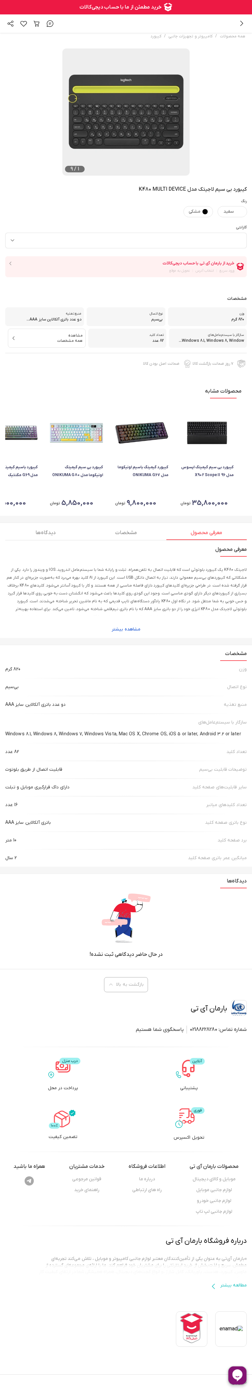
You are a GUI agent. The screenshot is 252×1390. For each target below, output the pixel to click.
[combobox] (126, 240)
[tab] (206, 534)
